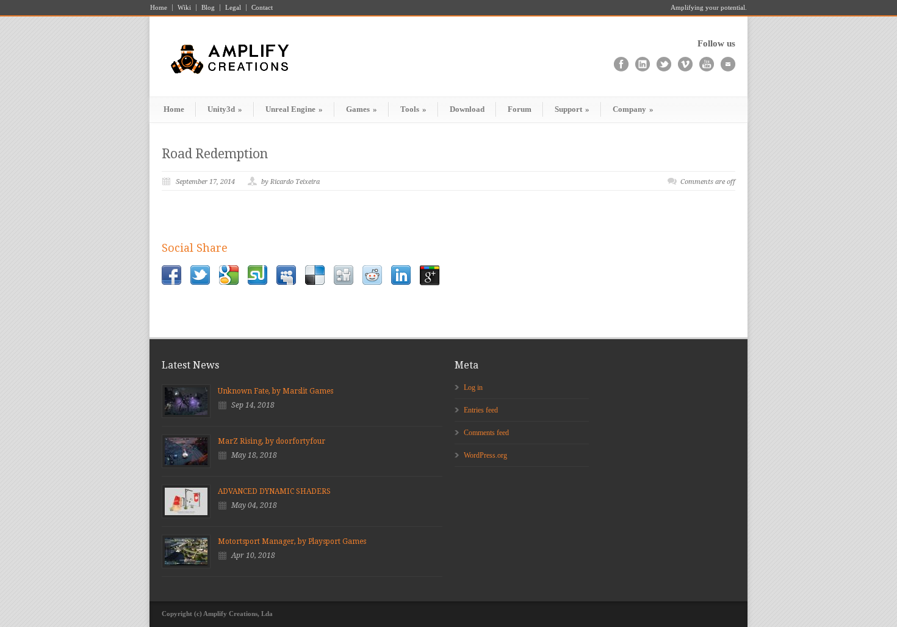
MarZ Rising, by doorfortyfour (271, 441)
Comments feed (486, 432)
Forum (519, 109)
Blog (208, 7)
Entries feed (481, 410)
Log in (473, 387)
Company (633, 109)
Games (361, 109)
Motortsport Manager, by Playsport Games (292, 541)
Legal (233, 7)
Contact (262, 7)
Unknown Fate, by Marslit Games (275, 391)
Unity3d (224, 109)
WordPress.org (485, 455)
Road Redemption (215, 153)
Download (467, 109)
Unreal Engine (294, 109)
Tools (413, 109)
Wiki (184, 7)
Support (572, 109)
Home (158, 7)
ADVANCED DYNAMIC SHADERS (274, 491)
